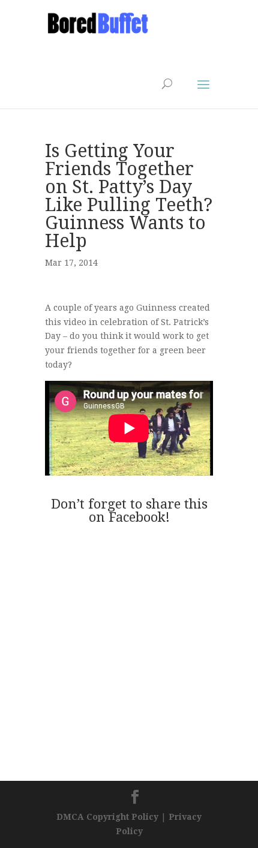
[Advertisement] (141, 52)
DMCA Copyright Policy (107, 817)
